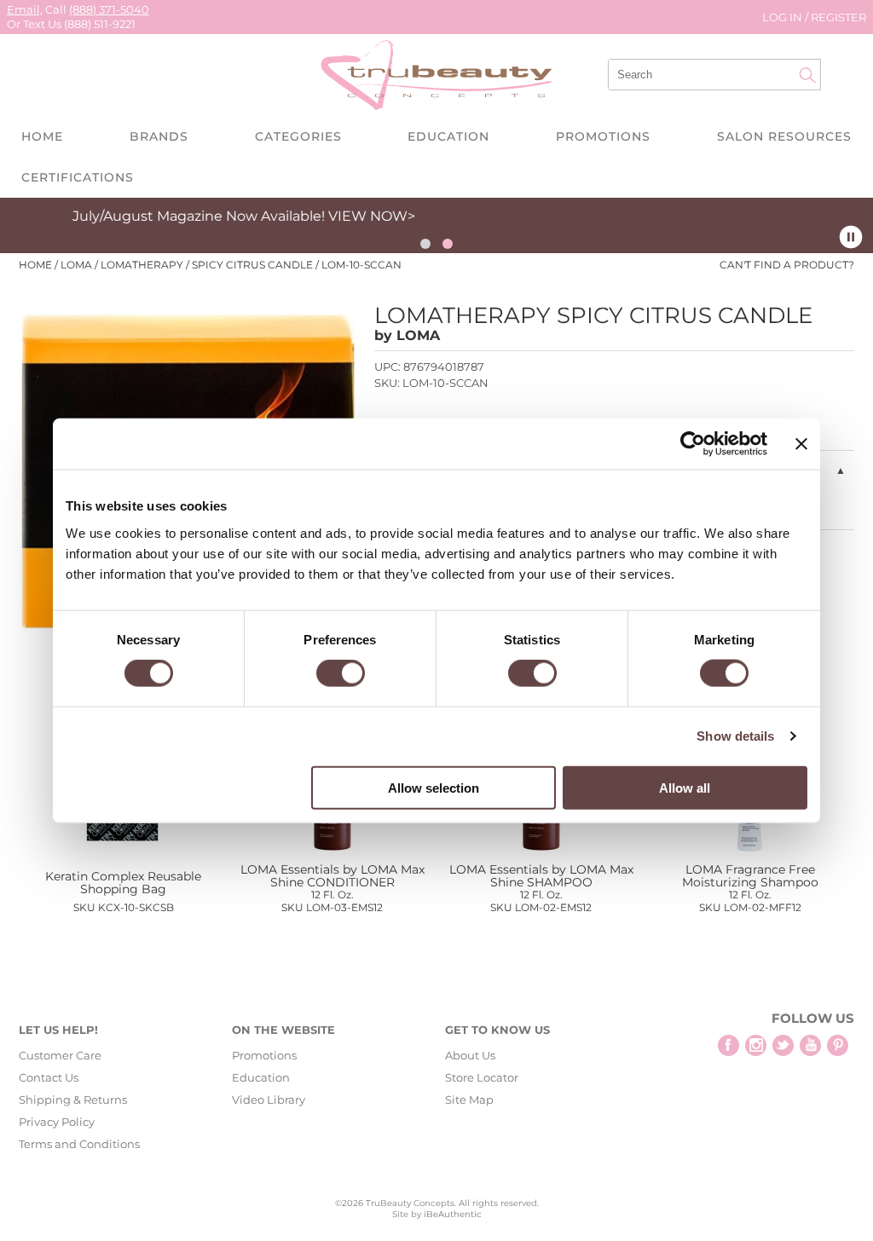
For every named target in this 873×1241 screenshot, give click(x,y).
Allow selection (433, 787)
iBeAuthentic (453, 1214)
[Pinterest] (837, 1045)
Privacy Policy (57, 1121)
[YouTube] (810, 1045)
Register (838, 17)
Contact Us (48, 1077)
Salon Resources (784, 136)
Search (807, 75)
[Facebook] (728, 1045)
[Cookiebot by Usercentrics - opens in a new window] (692, 444)
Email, (25, 9)
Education (448, 136)
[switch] (340, 673)
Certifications (77, 177)
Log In (783, 17)
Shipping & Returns (73, 1099)
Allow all (684, 787)
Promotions (603, 136)
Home (42, 136)
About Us (470, 1055)
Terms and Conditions (79, 1144)
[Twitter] (783, 1045)
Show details (735, 736)
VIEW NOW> (75, 216)
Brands (159, 136)
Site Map (469, 1099)
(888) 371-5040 (109, 9)
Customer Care (60, 1055)
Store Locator (481, 1077)
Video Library (268, 1099)
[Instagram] (755, 1045)
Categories (298, 136)
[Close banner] (801, 444)
